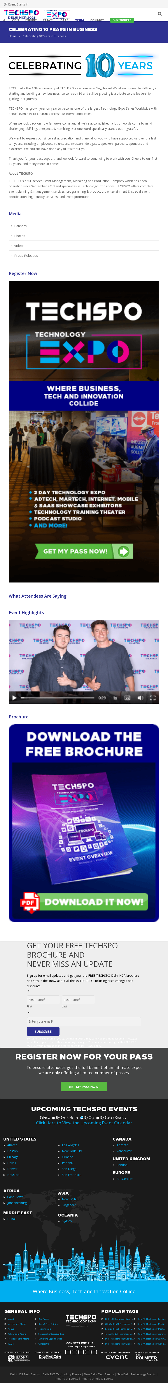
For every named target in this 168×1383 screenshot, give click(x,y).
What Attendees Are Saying (37, 596)
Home (13, 36)
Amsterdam (125, 1179)
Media (15, 214)
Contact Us (43, 1343)
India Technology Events (97, 1379)
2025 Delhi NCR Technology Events (119, 1324)
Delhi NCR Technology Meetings (151, 1324)
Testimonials (44, 1328)
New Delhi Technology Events (136, 1374)
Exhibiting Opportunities (50, 1338)
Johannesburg (17, 1203)
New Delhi (69, 1199)
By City (89, 1117)
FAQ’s (11, 1343)
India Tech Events (66, 1379)
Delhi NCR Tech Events (25, 1374)
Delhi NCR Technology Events (119, 1319)
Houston (13, 1175)
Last (64, 1006)
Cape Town (15, 1197)
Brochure (18, 717)
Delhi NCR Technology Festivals (151, 1319)
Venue (11, 1328)
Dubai (11, 1219)
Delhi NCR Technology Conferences (119, 1338)
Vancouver (124, 1151)
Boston (12, 1151)
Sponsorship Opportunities (51, 1333)
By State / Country (113, 1117)
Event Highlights (26, 612)
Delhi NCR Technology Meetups (151, 1328)
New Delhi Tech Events (99, 1374)
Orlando (67, 1157)
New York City (72, 1151)
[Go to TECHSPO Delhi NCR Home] (37, 14)
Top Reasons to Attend (18, 1338)
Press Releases (26, 255)
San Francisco (72, 1175)
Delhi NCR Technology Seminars (151, 1333)
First (29, 1006)
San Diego (69, 1169)
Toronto (122, 1145)
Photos (19, 235)
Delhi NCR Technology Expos (118, 1343)
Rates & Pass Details (48, 1324)
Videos (19, 245)
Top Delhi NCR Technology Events (119, 1333)
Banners (20, 226)
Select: (45, 1117)
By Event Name (67, 1117)
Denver (12, 1169)
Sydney (67, 1221)
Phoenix (67, 1163)
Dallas (11, 1163)
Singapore (69, 1205)
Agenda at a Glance (17, 1324)
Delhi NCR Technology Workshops (151, 1343)
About (11, 1319)
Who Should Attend (17, 1333)
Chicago (13, 1157)
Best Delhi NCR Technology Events (119, 1328)
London (122, 1165)
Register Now (23, 273)
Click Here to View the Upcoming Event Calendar (84, 1123)
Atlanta (12, 1145)
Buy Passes (43, 1319)
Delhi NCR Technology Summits (151, 1338)
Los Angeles (70, 1145)
